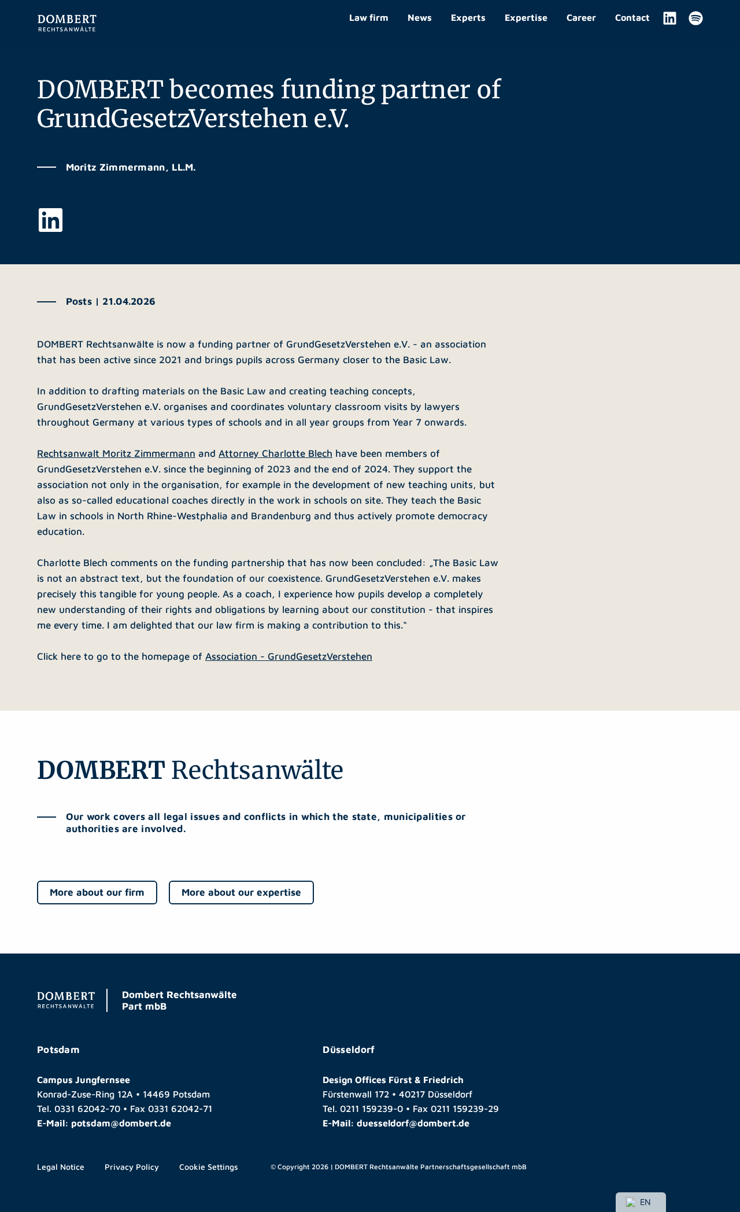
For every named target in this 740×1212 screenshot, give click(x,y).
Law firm (368, 17)
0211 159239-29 (465, 1108)
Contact (632, 17)
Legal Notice (60, 1167)
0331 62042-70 (87, 1108)
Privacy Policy (132, 1167)
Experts (468, 17)
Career (581, 17)
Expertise (526, 17)
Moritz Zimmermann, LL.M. (131, 167)
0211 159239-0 (371, 1108)
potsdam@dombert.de (121, 1123)
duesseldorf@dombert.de (413, 1123)
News (420, 17)
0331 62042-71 (180, 1108)
